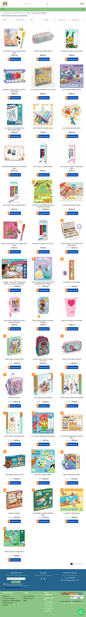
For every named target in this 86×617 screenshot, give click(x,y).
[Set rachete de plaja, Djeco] (71, 114)
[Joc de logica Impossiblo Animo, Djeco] (43, 76)
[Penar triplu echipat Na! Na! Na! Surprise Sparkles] (14, 307)
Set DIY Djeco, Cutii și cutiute (43, 398)
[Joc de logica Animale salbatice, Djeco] (43, 499)
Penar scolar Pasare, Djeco (43, 51)
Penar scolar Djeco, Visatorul (71, 359)
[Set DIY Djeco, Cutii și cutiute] (43, 384)
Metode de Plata (28, 596)
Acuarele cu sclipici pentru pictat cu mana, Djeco (14, 90)
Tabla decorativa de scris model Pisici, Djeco (14, 167)
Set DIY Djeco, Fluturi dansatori (14, 436)
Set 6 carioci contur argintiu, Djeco (14, 205)
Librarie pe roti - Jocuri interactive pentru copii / (17, 13)
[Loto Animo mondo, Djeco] (43, 461)
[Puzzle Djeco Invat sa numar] (14, 461)
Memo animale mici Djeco (71, 475)
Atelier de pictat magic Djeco (14, 552)
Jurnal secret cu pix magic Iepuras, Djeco (14, 52)
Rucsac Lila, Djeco (14, 398)
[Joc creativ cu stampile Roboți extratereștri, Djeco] (14, 114)
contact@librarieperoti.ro (71, 580)
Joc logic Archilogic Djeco (71, 513)
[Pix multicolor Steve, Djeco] (71, 268)
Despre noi (6, 596)
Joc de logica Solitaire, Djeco (71, 90)
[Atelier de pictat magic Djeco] (14, 538)
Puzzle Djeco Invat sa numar (14, 475)
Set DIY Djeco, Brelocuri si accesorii (71, 398)
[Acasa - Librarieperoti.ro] (10, 4)
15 (79, 564)
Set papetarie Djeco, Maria (71, 205)
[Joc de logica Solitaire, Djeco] (71, 76)
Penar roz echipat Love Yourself (71, 321)
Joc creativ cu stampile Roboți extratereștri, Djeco (14, 129)
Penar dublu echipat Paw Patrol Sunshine (43, 321)
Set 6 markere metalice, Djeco (43, 128)
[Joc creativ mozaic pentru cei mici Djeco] (71, 422)
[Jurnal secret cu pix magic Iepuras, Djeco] (14, 37)
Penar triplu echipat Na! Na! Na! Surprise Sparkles (14, 321)
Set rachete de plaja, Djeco (72, 128)
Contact (5, 605)
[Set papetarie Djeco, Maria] (71, 191)
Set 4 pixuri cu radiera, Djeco (43, 167)
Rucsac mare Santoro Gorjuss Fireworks (43, 360)
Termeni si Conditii (8, 598)
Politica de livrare (8, 603)
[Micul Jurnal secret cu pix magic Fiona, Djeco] (14, 230)
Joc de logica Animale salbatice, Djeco (43, 514)
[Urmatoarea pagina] (82, 564)
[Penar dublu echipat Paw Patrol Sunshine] (43, 307)
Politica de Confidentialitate (12, 587)
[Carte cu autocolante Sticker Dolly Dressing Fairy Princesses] (43, 268)
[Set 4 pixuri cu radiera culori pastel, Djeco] (71, 153)
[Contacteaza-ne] (83, 9)
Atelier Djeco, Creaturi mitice (14, 359)
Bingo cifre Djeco (14, 513)
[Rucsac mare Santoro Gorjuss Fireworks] (43, 345)
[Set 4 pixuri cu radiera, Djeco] (43, 153)
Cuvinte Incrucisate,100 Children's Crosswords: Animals (43, 206)
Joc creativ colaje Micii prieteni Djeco (43, 436)
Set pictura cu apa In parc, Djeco (71, 51)
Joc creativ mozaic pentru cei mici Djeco (71, 437)
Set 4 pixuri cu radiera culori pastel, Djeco (71, 167)
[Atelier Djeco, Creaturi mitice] (14, 345)
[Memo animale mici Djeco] (71, 461)
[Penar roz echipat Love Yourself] (71, 307)
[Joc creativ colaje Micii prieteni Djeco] (43, 422)
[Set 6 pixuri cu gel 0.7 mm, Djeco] (43, 230)
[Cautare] (47, 3)
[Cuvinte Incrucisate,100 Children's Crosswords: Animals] (43, 191)
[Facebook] (41, 578)
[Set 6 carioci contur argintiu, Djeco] (14, 191)
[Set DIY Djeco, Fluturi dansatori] (14, 422)
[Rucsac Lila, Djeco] (14, 384)
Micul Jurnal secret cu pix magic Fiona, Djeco (14, 244)
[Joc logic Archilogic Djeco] (71, 499)
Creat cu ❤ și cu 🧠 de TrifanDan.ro (71, 601)
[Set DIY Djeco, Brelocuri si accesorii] (71, 384)
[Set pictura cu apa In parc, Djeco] (71, 37)
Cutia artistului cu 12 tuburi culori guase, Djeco (71, 244)
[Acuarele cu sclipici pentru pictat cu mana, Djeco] (14, 76)
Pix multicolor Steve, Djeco (71, 282)
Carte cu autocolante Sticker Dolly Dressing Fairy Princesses (43, 283)
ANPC (25, 601)
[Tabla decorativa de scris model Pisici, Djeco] (14, 153)
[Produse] (2, 9)
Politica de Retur (28, 598)
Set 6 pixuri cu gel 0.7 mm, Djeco (43, 244)
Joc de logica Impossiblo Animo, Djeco (43, 90)
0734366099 (71, 578)
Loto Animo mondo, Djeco (43, 475)
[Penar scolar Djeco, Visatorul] (71, 345)
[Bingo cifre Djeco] (14, 499)
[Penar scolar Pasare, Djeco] (43, 37)
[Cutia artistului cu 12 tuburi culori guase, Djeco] (71, 230)
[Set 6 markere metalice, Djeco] (43, 114)
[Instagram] (44, 578)
